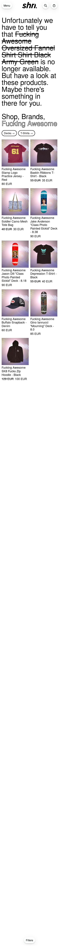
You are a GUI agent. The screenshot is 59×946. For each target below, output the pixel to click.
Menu (7, 5)
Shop (10, 116)
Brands (32, 116)
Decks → (9, 133)
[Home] (29, 5)
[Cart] (54, 5)
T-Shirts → (26, 133)
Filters (29, 940)
